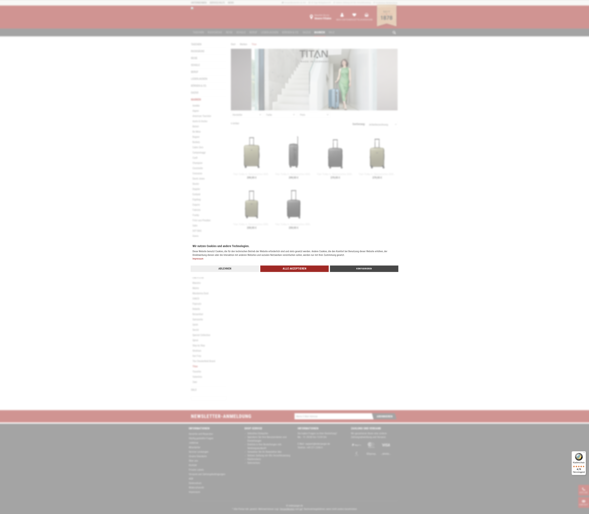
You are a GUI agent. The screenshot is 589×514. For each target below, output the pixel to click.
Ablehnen (224, 268)
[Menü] (584, 453)
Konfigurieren (364, 268)
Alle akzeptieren (294, 268)
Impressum (197, 258)
